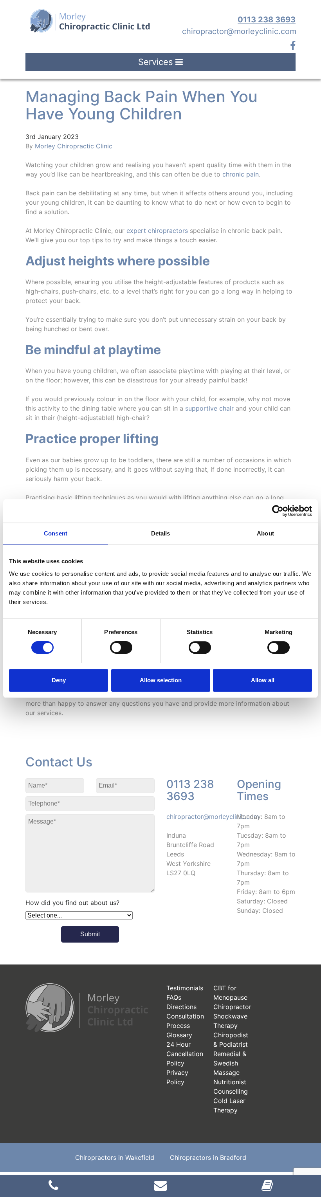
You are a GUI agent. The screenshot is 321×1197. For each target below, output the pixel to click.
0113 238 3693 (267, 19)
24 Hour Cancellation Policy (184, 1053)
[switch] (121, 647)
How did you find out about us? (72, 903)
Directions (181, 1007)
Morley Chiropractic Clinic (73, 146)
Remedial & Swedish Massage (229, 1063)
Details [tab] (160, 533)
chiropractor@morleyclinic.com (239, 31)
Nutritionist (229, 1082)
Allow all (262, 680)
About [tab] (265, 533)
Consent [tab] (55, 533)
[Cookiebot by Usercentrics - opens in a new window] (277, 511)
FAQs (173, 997)
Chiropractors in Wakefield (114, 1157)
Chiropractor (232, 1007)
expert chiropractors (157, 230)
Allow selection (161, 680)
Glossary (179, 1035)
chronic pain (240, 174)
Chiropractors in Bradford (208, 1157)
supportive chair (209, 408)
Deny (59, 680)
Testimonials (184, 988)
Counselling (230, 1091)
